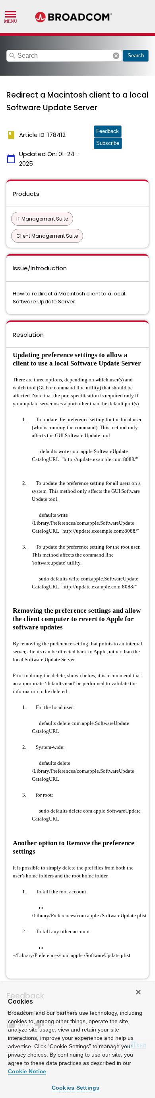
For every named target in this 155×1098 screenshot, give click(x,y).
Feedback (107, 131)
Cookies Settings (76, 1087)
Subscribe (107, 143)
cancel (116, 56)
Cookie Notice (27, 1071)
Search (136, 56)
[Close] (138, 992)
